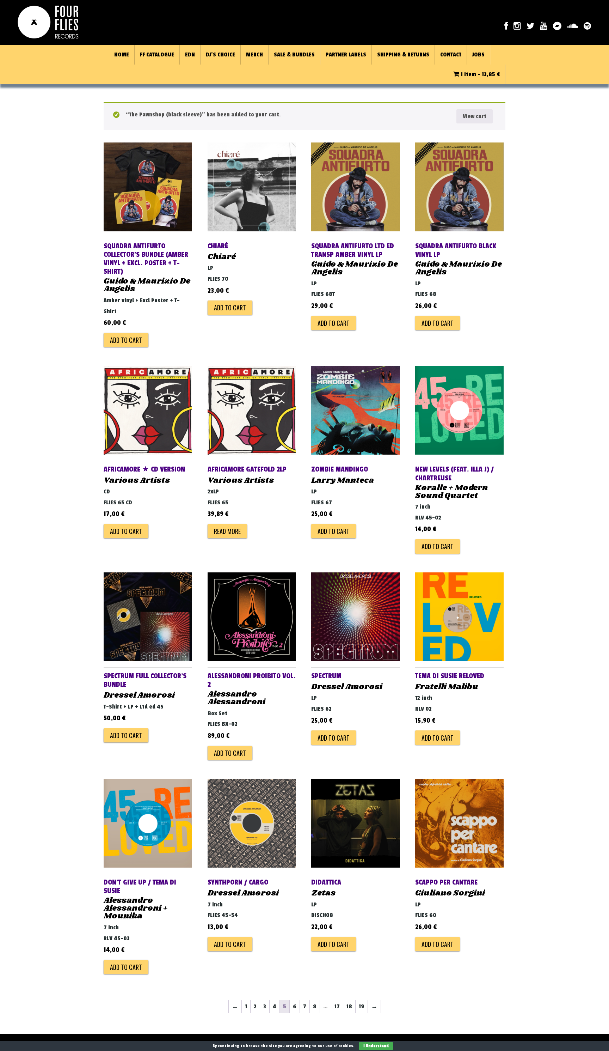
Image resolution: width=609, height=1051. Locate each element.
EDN (190, 54)
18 (349, 1006)
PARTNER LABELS (346, 54)
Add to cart (126, 340)
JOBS (478, 54)
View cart (474, 116)
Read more (227, 531)
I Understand (376, 1046)
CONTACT (450, 54)
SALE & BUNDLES (294, 54)
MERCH (254, 54)
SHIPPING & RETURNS (403, 54)
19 (361, 1006)
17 (337, 1006)
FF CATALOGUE (157, 54)
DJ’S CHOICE (220, 54)
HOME (121, 54)
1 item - (479, 74)
